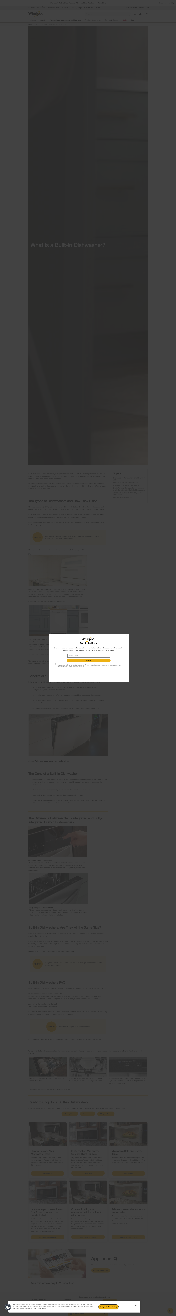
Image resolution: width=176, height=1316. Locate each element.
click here (75, 666)
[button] (8, 1307)
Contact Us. (81, 666)
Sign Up (88, 660)
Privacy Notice (113, 665)
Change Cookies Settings (109, 1307)
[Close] (136, 1306)
